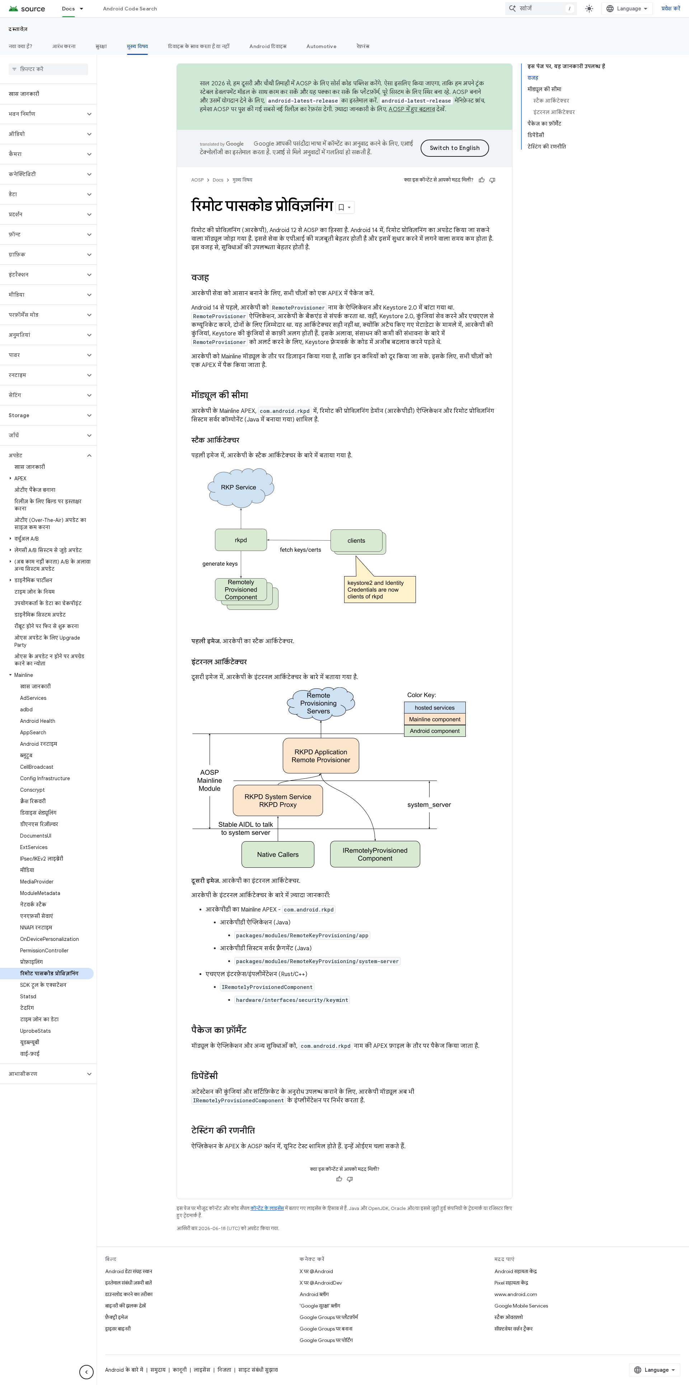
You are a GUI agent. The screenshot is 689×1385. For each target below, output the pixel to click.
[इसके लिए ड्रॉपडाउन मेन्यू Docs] (84, 8)
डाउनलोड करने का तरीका (129, 1294)
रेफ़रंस (363, 46)
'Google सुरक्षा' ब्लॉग (320, 1305)
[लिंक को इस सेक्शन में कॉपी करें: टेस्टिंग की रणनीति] (262, 1131)
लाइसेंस (202, 1370)
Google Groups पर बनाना (326, 1328)
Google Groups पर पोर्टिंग (326, 1340)
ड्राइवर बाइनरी (118, 1328)
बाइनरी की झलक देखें (125, 1305)
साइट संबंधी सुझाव (258, 1370)
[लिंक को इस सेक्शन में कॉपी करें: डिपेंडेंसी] (225, 1077)
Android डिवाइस (267, 46)
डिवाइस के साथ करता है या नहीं (198, 46)
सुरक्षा (101, 46)
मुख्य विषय (137, 46)
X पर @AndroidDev (321, 1283)
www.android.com (516, 1294)
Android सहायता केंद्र (516, 1271)
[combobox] (541, 8)
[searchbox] (48, 69)
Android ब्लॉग (314, 1294)
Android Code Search (130, 8)
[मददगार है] (481, 180)
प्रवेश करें (671, 8)
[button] (42, 114)
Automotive (321, 46)
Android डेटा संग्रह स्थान (128, 1271)
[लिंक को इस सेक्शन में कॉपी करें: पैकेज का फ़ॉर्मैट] (254, 1031)
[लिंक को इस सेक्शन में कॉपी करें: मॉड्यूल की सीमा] (255, 396)
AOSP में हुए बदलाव (412, 109)
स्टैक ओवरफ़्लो (509, 1317)
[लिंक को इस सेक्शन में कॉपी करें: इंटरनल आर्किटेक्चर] (254, 662)
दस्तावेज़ (18, 29)
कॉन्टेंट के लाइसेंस (267, 1208)
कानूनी (180, 1370)
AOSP (197, 180)
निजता (224, 1370)
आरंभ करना (63, 46)
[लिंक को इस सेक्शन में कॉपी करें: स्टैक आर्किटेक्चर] (246, 441)
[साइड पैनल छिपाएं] (86, 1372)
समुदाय (157, 1370)
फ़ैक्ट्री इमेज (116, 1317)
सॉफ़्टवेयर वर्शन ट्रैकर (514, 1328)
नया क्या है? (20, 46)
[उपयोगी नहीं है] (492, 180)
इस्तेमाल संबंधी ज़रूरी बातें (128, 1283)
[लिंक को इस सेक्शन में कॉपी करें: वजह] (216, 278)
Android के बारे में (124, 1370)
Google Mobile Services (521, 1305)
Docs (68, 8)
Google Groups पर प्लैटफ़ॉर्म (329, 1317)
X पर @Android (316, 1271)
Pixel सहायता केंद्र (511, 1283)
